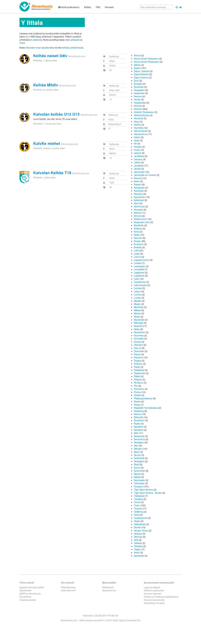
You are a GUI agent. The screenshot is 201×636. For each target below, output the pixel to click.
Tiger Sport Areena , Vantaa (148, 492)
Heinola (137, 105)
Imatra (137, 149)
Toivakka (138, 499)
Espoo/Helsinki (141, 74)
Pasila (137, 366)
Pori (136, 385)
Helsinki (138, 108)
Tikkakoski (139, 495)
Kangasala (139, 187)
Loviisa (137, 297)
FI (106, 615)
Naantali (138, 326)
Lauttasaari (139, 266)
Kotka (137, 234)
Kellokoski (139, 200)
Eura (136, 80)
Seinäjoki (138, 442)
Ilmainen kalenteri (152, 593)
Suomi (137, 467)
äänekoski (139, 555)
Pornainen (139, 388)
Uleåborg (138, 511)
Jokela (137, 162)
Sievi (136, 445)
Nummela (139, 335)
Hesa (136, 121)
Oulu (136, 348)
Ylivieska (138, 546)
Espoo (137, 68)
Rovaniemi (139, 420)
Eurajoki (138, 83)
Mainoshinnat (109, 590)
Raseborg (139, 410)
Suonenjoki (139, 470)
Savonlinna (139, 439)
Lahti (136, 250)
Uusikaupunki (140, 517)
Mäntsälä (138, 322)
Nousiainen (139, 332)
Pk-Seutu (138, 382)
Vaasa (137, 521)
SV (117, 615)
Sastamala (139, 436)
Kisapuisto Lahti (142, 222)
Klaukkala (139, 225)
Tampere (138, 486)
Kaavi (136, 181)
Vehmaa (138, 536)
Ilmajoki (137, 146)
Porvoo (137, 392)
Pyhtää (137, 395)
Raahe (137, 401)
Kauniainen (139, 197)
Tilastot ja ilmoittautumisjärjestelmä (161, 596)
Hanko (137, 99)
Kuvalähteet (25, 596)
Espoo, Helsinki (141, 71)
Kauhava (138, 193)
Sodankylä (139, 458)
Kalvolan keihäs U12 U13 (56, 114)
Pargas (137, 360)
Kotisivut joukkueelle (154, 590)
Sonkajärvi (139, 461)
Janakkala (139, 156)
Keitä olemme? (68, 590)
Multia (137, 316)
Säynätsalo (139, 480)
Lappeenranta (141, 259)
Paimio (137, 354)
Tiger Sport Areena (143, 489)
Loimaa (137, 294)
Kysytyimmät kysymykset (31, 587)
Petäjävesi (139, 370)
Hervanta (138, 118)
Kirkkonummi (140, 219)
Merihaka (138, 307)
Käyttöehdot (25, 590)
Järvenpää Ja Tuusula (145, 175)
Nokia (137, 329)
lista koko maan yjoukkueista (40, 47)
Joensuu (138, 159)
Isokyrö (137, 152)
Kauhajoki (139, 190)
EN (99, 615)
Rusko (137, 423)
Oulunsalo (139, 351)
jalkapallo (75, 39)
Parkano (138, 363)
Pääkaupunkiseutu (143, 398)
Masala (137, 300)
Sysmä (137, 473)
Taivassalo (139, 483)
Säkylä (137, 477)
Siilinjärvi (138, 448)
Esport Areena (141, 77)
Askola (137, 64)
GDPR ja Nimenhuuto (30, 593)
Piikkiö (137, 376)
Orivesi (137, 341)
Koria (136, 231)
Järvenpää (139, 171)
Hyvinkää (138, 127)
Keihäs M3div (45, 85)
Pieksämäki (139, 373)
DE (96, 615)
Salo (136, 432)
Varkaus (138, 533)
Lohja (136, 291)
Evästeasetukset (27, 599)
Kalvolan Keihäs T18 (52, 172)
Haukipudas (140, 102)
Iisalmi (137, 137)
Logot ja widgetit (152, 587)
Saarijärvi (138, 426)
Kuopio (137, 241)
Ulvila (136, 514)
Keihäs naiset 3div (50, 55)
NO (113, 615)
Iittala (136, 140)
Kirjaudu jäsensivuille (154, 599)
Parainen (138, 357)
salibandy (37, 39)
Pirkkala (138, 379)
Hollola (137, 124)
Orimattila (139, 338)
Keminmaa (139, 206)
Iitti (135, 143)
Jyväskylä (139, 165)
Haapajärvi (139, 90)
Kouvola (138, 237)
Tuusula (138, 508)
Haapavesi (139, 93)
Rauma (137, 414)
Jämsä (137, 168)
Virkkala (138, 543)
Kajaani (137, 184)
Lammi (137, 256)
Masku (137, 303)
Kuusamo (138, 244)
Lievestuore (140, 281)
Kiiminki (137, 215)
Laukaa (137, 263)
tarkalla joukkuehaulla (72, 47)
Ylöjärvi (137, 549)
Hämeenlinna (140, 134)
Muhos (137, 313)
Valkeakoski (140, 524)
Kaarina (138, 178)
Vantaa (137, 527)
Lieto (136, 278)
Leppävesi (139, 272)
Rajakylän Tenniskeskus (146, 407)
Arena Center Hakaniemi (146, 58)
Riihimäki (138, 417)
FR (109, 615)
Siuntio (137, 455)
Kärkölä (137, 247)
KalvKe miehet (46, 143)
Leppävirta (139, 275)
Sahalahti (138, 429)
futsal (22, 42)
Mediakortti (107, 587)
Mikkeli (137, 310)
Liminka (138, 288)
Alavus (137, 55)
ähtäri (137, 552)
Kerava (137, 212)
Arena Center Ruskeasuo (146, 61)
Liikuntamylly (140, 285)
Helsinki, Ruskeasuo (144, 112)
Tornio (137, 502)
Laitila (137, 253)
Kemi (136, 203)
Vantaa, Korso (141, 530)
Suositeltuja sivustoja (154, 603)
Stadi (136, 464)
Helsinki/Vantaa (141, 115)
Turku (137, 505)
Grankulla (139, 86)
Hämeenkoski (140, 130)
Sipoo (137, 451)
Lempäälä (139, 269)
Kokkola (138, 228)
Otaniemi (138, 344)
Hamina (138, 96)
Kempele (138, 209)
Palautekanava (68, 587)
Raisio (137, 404)
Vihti (136, 539)
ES (103, 615)
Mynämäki (139, 319)
